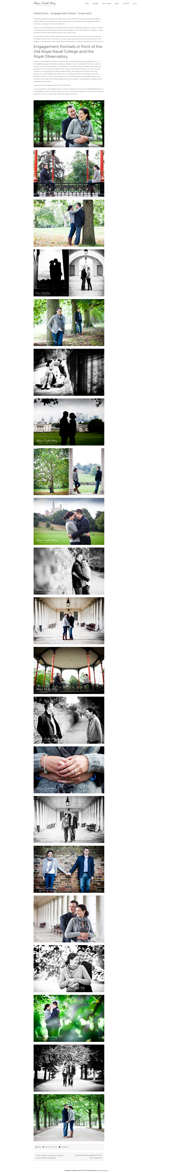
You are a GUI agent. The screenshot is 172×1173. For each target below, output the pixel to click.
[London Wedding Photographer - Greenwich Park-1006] (69, 173)
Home (87, 3)
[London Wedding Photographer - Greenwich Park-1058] (69, 919)
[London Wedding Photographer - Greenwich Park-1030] (69, 471)
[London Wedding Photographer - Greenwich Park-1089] (69, 1018)
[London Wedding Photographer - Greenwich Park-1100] (69, 1117)
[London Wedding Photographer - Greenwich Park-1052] (69, 819)
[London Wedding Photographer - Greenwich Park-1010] (69, 223)
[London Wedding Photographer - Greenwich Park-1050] (69, 769)
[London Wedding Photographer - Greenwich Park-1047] (69, 720)
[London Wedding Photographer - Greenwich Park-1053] (69, 869)
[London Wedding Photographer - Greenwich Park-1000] (69, 123)
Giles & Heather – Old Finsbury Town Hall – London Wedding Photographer (50, 1157)
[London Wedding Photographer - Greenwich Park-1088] (69, 968)
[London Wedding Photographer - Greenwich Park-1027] (69, 421)
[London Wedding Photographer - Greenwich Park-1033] (69, 521)
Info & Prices (106, 3)
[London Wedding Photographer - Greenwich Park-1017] (69, 322)
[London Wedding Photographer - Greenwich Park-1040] (69, 670)
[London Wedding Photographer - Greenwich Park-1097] (69, 1068)
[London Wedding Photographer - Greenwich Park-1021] (69, 372)
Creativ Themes (103, 1170)
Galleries (96, 3)
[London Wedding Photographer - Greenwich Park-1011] (69, 272)
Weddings (64, 1147)
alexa (39, 1147)
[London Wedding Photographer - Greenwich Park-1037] (69, 571)
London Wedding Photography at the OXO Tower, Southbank (88, 1156)
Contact (126, 3)
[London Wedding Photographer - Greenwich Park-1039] (69, 620)
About (117, 3)
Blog (135, 3)
